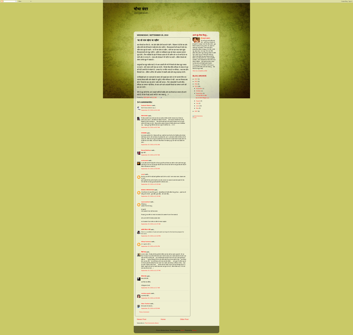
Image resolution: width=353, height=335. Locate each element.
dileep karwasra (146, 241)
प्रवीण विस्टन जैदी (145, 229)
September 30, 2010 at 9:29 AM (150, 308)
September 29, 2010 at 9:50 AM (150, 168)
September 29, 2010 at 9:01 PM (150, 246)
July (197, 103)
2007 (196, 111)
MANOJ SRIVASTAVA (147, 189)
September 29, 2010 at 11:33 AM (150, 196)
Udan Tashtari (145, 303)
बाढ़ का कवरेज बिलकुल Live (202, 98)
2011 (196, 84)
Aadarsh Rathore (146, 105)
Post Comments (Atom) (152, 323)
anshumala (144, 160)
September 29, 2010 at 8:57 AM (150, 127)
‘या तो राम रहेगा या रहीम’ (201, 95)
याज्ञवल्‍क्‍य (143, 133)
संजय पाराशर (144, 115)
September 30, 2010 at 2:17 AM (150, 287)
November (199, 88)
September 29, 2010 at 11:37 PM (150, 270)
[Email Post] (160, 97)
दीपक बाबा (143, 276)
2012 (196, 81)
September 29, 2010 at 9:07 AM (150, 155)
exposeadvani (145, 202)
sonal (143, 174)
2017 (196, 79)
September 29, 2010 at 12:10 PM (151, 236)
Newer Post (141, 319)
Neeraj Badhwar (146, 150)
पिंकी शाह (143, 252)
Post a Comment (144, 312)
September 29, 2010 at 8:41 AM (150, 110)
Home (163, 319)
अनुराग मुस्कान (206, 38)
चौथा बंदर (141, 9)
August (198, 101)
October (198, 91)
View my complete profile (200, 71)
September (199, 93)
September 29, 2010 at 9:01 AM (150, 144)
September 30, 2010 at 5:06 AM (150, 298)
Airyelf (182, 330)
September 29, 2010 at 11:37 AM (150, 224)
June (197, 106)
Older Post (184, 319)
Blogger (194, 330)
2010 (196, 86)
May (197, 108)
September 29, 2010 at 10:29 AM (151, 184)
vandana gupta (146, 293)
